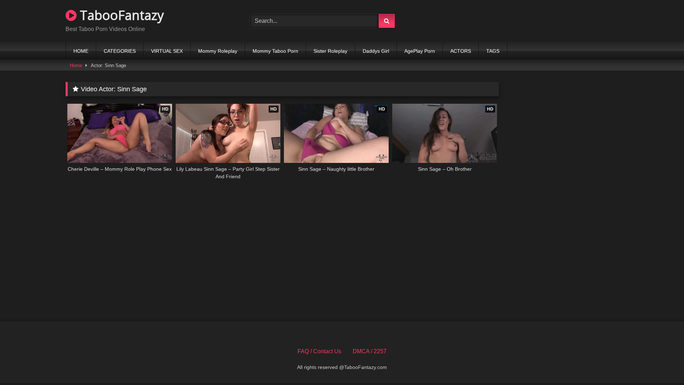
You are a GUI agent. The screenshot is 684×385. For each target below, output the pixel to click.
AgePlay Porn (419, 51)
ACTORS (460, 51)
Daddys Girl (376, 51)
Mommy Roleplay (217, 51)
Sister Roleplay (330, 51)
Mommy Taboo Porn (275, 51)
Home (76, 65)
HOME (80, 51)
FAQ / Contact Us (319, 351)
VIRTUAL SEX (167, 51)
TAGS (492, 51)
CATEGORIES (120, 51)
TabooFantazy (120, 15)
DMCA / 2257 (370, 351)
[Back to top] (662, 364)
